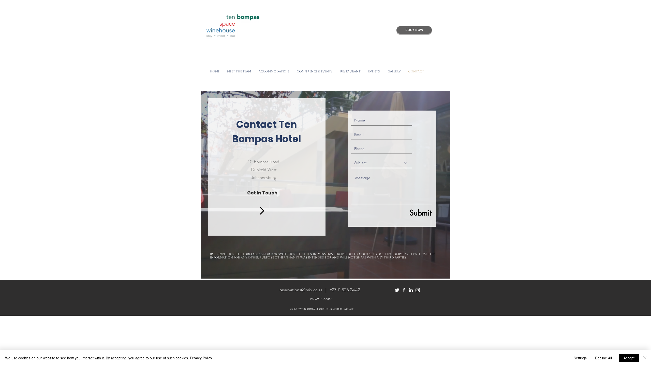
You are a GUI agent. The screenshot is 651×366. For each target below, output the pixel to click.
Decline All (603, 357)
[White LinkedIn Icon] (411, 290)
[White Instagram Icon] (418, 290)
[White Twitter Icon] (397, 290)
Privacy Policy (201, 357)
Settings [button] (580, 357)
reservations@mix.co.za (300, 289)
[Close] (645, 358)
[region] (325, 185)
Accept (629, 357)
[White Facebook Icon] (404, 290)
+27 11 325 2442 (345, 289)
